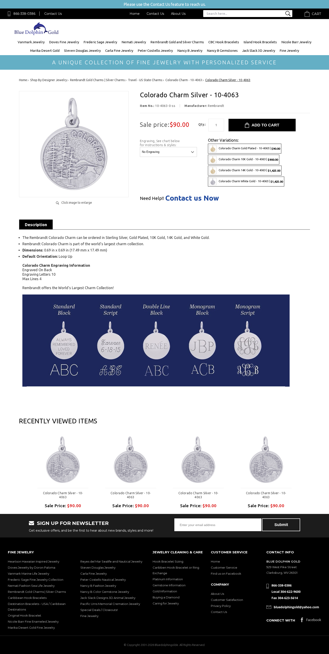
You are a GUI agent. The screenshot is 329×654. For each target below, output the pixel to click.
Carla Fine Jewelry (119, 50)
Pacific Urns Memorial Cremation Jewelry (110, 604)
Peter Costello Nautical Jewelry (103, 579)
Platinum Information (168, 579)
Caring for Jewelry (166, 603)
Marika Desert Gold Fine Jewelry (31, 627)
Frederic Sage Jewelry (100, 42)
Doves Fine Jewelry (64, 42)
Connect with (280, 620)
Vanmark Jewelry (31, 42)
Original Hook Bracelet (24, 615)
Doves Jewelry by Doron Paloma (31, 567)
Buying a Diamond (166, 597)
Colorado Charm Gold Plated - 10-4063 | (249, 148)
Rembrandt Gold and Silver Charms (177, 42)
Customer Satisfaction (227, 600)
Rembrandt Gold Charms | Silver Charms (37, 591)
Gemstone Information (169, 585)
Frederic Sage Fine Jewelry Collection (35, 579)
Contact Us (53, 14)
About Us (178, 14)
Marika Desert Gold (45, 50)
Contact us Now (192, 197)
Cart (316, 14)
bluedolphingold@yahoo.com (296, 607)
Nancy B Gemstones (222, 50)
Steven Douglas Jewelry (82, 50)
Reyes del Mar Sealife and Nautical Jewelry (111, 561)
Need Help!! (152, 198)
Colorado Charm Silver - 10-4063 (63, 495)
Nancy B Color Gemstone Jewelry (104, 591)
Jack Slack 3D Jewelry (258, 50)
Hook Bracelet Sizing (168, 561)
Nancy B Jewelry (189, 50)
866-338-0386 (24, 14)
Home (135, 14)
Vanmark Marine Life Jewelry (28, 573)
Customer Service (224, 567)
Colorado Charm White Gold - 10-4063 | (251, 181)
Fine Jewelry (289, 50)
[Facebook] (311, 621)
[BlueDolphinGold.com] (37, 34)
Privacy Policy (221, 606)
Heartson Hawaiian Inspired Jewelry (33, 561)
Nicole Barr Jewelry (296, 42)
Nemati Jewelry (134, 42)
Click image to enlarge (76, 202)
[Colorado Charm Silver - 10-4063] (74, 189)
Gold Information (165, 591)
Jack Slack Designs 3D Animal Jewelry (107, 598)
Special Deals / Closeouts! (99, 610)
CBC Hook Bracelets (223, 42)
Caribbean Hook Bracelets (27, 598)
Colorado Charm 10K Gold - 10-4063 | (248, 159)
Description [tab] (36, 224)
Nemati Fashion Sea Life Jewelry (31, 585)
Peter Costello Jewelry (155, 50)
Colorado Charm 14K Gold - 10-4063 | (249, 170)
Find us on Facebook (226, 573)
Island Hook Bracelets (260, 42)
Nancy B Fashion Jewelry (98, 585)
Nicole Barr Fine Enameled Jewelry (33, 621)
